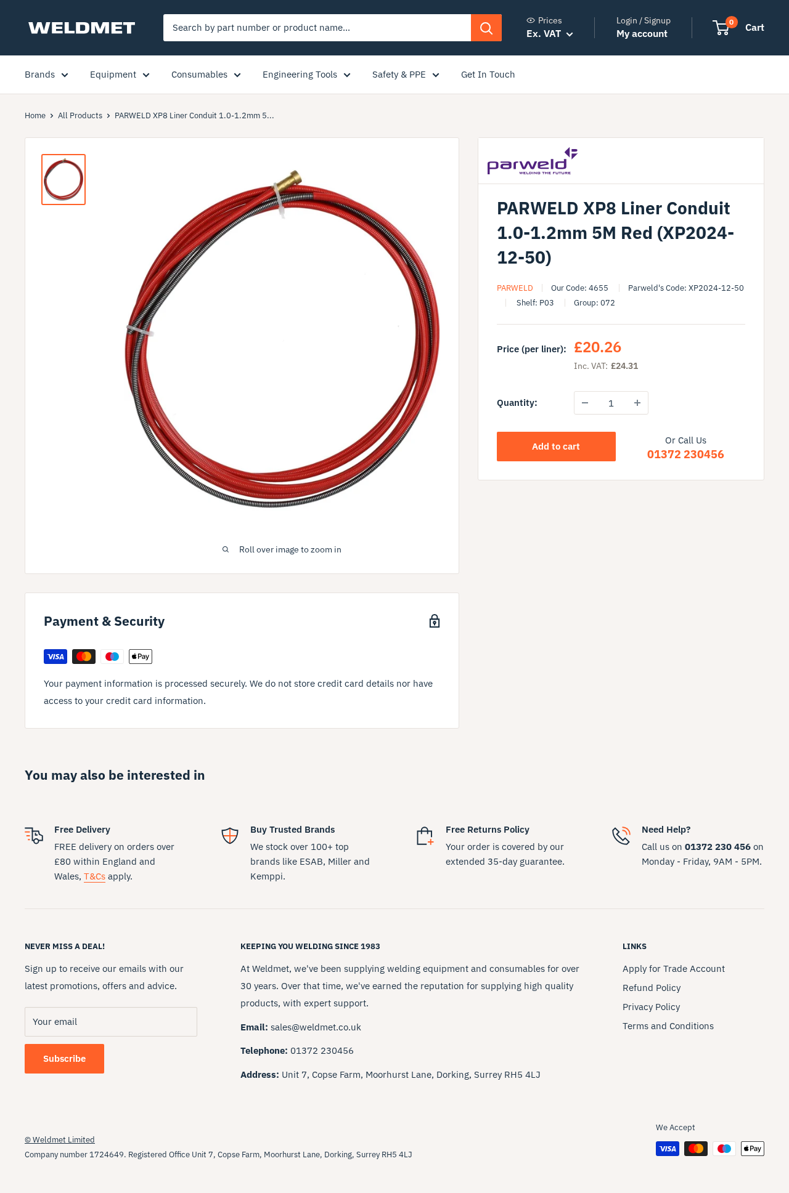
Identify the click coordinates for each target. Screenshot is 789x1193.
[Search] (486, 27)
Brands (40, 74)
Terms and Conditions (668, 1026)
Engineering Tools (300, 74)
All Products (80, 115)
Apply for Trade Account (674, 968)
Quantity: (517, 402)
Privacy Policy (651, 1007)
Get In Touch (488, 74)
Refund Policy (652, 987)
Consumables (199, 74)
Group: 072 (594, 302)
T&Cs (94, 876)
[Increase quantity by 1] (637, 403)
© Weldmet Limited (60, 1139)
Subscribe (64, 1058)
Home (35, 115)
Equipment (113, 74)
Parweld (515, 288)
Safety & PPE (399, 74)
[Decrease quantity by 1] (584, 403)
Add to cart (556, 446)
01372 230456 (685, 454)
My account (642, 33)
